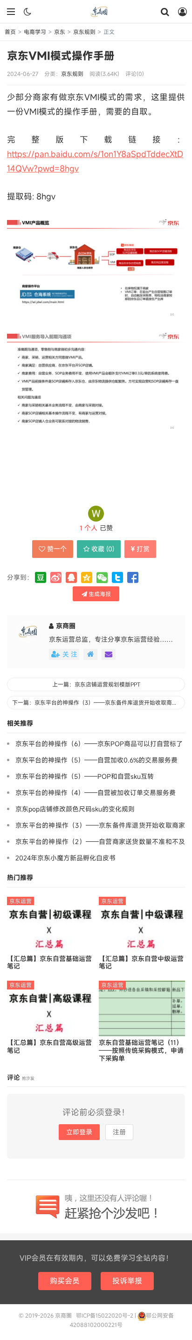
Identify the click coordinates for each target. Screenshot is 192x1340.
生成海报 (99, 594)
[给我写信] (109, 654)
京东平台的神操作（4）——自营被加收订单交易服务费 (95, 792)
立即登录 (79, 1131)
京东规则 (84, 31)
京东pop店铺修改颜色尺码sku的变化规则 (75, 808)
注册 (119, 1131)
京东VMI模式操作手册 (61, 55)
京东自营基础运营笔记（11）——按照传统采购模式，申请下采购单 (141, 1050)
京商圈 (96, 11)
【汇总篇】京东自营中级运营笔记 (141, 963)
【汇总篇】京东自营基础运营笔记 (49, 963)
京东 (59, 31)
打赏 (143, 548)
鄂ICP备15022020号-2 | (106, 1315)
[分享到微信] (102, 577)
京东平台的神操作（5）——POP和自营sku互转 (84, 776)
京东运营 (20, 901)
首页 (10, 31)
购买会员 (65, 1281)
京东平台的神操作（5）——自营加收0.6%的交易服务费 (96, 760)
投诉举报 (127, 1281)
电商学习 (35, 31)
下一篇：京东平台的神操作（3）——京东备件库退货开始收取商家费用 (98, 702)
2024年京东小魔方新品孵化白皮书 (65, 857)
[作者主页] (90, 654)
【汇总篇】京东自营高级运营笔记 (49, 1047)
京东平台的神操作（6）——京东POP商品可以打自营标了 (99, 743)
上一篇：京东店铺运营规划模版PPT (96, 684)
